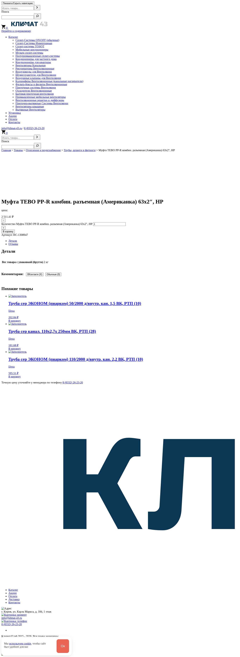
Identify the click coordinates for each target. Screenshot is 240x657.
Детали (12, 240)
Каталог (13, 36)
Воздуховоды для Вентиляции (33, 71)
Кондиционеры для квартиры (33, 62)
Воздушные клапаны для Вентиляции (38, 78)
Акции (12, 115)
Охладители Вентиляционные (33, 90)
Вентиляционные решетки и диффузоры (39, 100)
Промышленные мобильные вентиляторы (40, 97)
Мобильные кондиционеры (31, 49)
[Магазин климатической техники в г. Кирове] (29, 27)
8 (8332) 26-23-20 (34, 128)
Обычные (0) (53, 274)
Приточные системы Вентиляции (35, 87)
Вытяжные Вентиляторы (30, 109)
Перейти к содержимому (16, 30)
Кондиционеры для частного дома (36, 59)
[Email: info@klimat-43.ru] (14, 614)
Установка (14, 112)
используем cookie (20, 643)
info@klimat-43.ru (11, 128)
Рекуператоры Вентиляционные (34, 68)
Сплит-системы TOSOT (29, 46)
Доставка (14, 599)
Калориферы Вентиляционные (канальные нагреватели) (49, 81)
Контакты (14, 122)
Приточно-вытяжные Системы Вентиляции (41, 103)
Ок (63, 646)
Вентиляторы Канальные (30, 65)
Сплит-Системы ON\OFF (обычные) (37, 40)
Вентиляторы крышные (29, 106)
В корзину (8, 231)
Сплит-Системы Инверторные (33, 43)
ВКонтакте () (34, 274)
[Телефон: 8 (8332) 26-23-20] (14, 621)
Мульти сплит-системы (29, 52)
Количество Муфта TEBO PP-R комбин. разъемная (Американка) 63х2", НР (46, 223)
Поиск (5, 11)
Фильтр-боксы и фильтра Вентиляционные (41, 84)
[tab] (123, 240)
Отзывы (13, 243)
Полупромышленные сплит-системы (37, 55)
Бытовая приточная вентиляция (34, 93)
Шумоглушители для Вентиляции (35, 74)
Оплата (12, 119)
